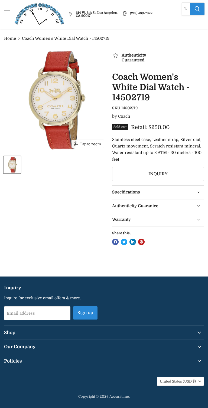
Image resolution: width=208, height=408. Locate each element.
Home (10, 38)
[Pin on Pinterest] (141, 242)
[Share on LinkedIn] (132, 242)
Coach (124, 116)
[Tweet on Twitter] (124, 242)
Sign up (85, 312)
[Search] (197, 9)
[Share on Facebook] (115, 242)
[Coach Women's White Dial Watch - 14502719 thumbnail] (12, 164)
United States (178, 381)
